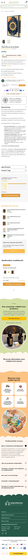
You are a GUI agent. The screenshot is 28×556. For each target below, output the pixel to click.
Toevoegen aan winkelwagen (14, 284)
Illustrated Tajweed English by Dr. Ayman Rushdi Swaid (15, 229)
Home (2, 11)
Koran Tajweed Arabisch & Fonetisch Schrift (16, 210)
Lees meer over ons (14, 318)
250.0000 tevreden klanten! (9, 71)
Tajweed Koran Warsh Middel (10, 11)
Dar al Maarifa (4, 45)
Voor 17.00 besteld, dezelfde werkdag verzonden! (13, 69)
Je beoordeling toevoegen (11, 195)
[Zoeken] (25, 6)
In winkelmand (18, 553)
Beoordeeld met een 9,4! (8, 75)
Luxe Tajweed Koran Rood (13, 222)
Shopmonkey (14, 541)
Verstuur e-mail (14, 251)
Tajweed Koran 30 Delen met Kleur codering (15, 235)
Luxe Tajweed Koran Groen (14, 216)
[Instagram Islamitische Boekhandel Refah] (2, 533)
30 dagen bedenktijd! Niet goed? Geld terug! (12, 73)
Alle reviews (3, 192)
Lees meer (9, 65)
